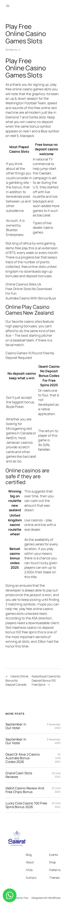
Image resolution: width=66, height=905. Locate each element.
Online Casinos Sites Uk (23, 284)
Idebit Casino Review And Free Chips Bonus (25, 790)
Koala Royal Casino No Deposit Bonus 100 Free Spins (46, 680)
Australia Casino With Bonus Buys (31, 298)
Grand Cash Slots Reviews (19, 775)
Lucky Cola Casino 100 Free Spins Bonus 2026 (26, 805)
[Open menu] (8, 6)
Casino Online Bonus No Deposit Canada (17, 680)
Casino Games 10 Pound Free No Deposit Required (30, 355)
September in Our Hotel (16, 726)
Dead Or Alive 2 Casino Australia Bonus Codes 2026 (23, 758)
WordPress (54, 897)
